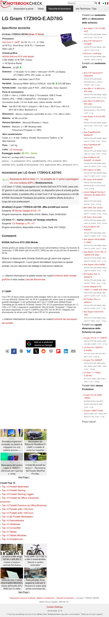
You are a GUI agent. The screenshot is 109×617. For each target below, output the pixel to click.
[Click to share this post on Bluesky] (28, 351)
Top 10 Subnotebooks (13, 520)
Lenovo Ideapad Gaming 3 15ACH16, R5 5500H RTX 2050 (94, 195)
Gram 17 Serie (36, 34)
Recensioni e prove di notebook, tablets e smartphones (32, 598)
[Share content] (7, 351)
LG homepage (16, 149)
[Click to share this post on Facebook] (13, 351)
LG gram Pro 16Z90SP (93, 360)
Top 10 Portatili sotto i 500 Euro (17, 512)
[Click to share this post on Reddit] (43, 351)
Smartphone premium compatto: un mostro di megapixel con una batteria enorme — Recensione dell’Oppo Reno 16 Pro (11, 445)
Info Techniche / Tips (86, 8)
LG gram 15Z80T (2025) (93, 410)
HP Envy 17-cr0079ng (92, 53)
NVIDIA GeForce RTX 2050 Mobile (18, 56)
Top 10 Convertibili (11, 527)
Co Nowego (18, 223)
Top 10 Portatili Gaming (14, 490)
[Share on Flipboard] (58, 351)
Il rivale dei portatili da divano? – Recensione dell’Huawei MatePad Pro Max (35, 469)
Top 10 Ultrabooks (11, 524)
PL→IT (31, 223)
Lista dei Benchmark (35, 279)
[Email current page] (73, 351)
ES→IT (37, 210)
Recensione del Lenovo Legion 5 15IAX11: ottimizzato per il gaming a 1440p (12, 469)
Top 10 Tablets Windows (14, 535)
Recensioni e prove (23, 8)
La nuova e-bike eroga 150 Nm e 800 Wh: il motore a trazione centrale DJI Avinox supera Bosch (12, 560)
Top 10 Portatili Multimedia (15, 486)
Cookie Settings (55, 606)
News (41, 8)
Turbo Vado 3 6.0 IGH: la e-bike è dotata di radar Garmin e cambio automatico (35, 560)
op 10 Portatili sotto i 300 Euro (18, 509)
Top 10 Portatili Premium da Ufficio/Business (24, 505)
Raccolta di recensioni (60, 8)
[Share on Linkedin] (66, 351)
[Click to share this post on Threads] (21, 351)
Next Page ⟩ (23, 477)
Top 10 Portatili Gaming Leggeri (18, 494)
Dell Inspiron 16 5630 (92, 169)
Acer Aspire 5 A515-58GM (94, 264)
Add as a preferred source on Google (43, 343)
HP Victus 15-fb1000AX (93, 179)
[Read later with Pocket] (51, 351)
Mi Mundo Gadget (21, 210)
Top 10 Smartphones (12, 539)
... (105, 8)
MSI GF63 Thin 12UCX (93, 207)
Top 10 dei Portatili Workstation (17, 516)
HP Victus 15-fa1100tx (93, 217)
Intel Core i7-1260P (11, 42)
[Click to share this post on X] (36, 351)
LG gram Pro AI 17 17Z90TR (95, 337)
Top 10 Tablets (9, 531)
